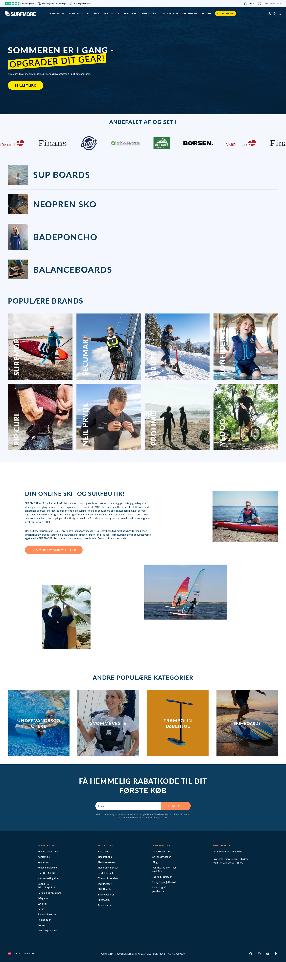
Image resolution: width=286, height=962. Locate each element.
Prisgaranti (44, 898)
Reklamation (44, 919)
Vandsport (57, 13)
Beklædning (190, 13)
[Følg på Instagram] (259, 953)
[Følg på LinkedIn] (276, 953)
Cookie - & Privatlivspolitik (46, 885)
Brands (206, 13)
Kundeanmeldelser (48, 867)
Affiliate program (47, 930)
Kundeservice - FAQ (48, 851)
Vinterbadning (128, 13)
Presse (41, 925)
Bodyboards (104, 905)
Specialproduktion (162, 876)
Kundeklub (43, 862)
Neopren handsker (108, 867)
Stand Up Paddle (79, 13)
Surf (97, 13)
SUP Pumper (105, 883)
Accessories (170, 13)
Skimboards (104, 899)
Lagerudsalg (225, 13)
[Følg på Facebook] (250, 953)
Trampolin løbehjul (108, 878)
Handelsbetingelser (48, 878)
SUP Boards (104, 889)
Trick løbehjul (105, 872)
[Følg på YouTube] (267, 953)
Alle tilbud (103, 851)
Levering (42, 903)
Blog (155, 862)
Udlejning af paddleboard (159, 889)
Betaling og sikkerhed (49, 892)
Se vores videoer (161, 856)
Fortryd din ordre (47, 914)
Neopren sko (105, 856)
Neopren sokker (106, 862)
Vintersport (150, 13)
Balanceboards (106, 894)
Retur (41, 908)
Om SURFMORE (46, 872)
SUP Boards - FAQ (162, 851)
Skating (109, 13)
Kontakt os (44, 856)
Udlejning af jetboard (164, 882)
